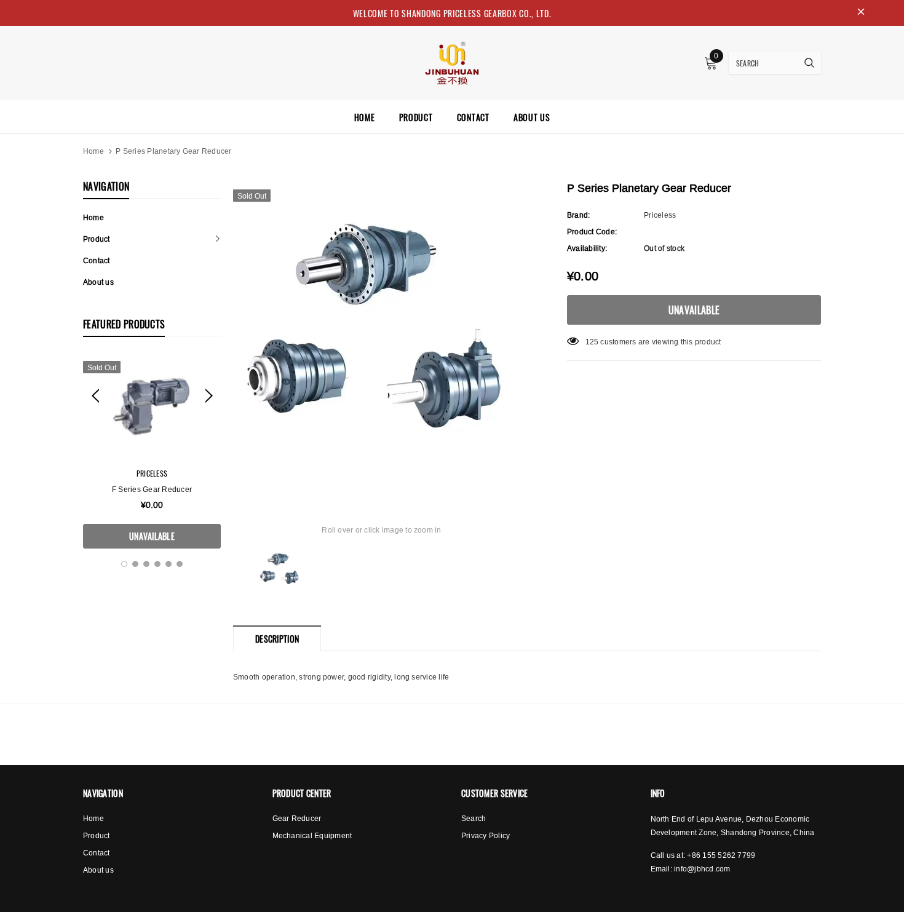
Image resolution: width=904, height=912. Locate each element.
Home (93, 151)
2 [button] (135, 564)
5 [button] (168, 564)
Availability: (587, 248)
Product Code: (592, 231)
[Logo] (452, 61)
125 (592, 341)
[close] (861, 13)
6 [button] (179, 564)
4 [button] (157, 564)
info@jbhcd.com (702, 868)
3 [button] (146, 564)
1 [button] (124, 564)
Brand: (578, 215)
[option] (152, 452)
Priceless (152, 473)
